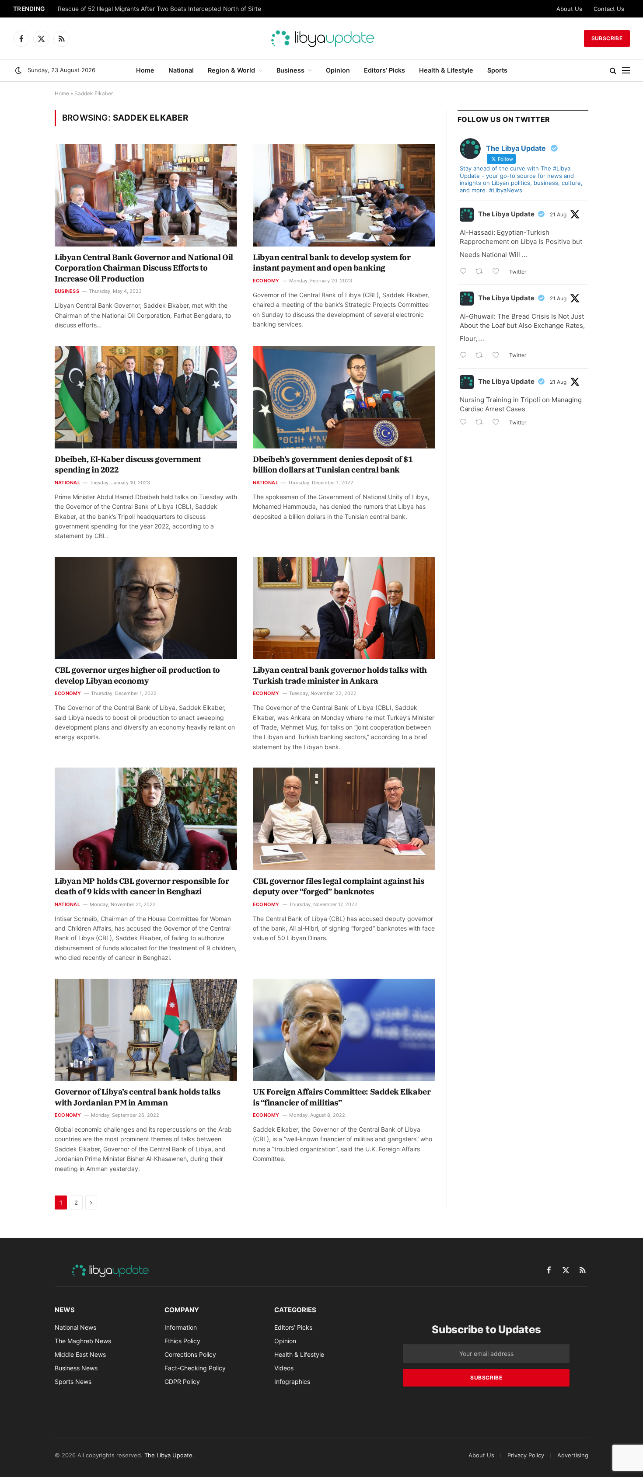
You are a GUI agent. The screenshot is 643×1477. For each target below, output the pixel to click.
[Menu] (626, 70)
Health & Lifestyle (446, 70)
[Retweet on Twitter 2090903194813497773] (481, 272)
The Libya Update (506, 214)
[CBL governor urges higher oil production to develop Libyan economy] (146, 608)
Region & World (231, 70)
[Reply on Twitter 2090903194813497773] (465, 272)
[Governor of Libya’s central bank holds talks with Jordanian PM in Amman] (146, 1030)
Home (145, 70)
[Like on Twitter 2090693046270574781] (498, 423)
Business (290, 70)
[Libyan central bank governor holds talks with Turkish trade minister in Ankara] (344, 608)
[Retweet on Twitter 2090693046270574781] (481, 423)
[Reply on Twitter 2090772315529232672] (465, 356)
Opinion (338, 70)
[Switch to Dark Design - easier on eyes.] (18, 70)
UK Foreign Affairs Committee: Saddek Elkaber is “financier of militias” (341, 1097)
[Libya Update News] (321, 38)
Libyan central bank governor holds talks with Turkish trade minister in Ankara (340, 675)
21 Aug (558, 214)
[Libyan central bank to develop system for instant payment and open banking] (344, 195)
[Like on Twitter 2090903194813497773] (498, 272)
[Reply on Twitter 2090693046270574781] (465, 423)
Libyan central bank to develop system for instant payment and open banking (332, 262)
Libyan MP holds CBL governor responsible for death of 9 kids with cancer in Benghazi (142, 886)
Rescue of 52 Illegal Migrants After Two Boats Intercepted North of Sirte (159, 8)
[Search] (613, 70)
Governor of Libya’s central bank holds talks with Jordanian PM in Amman (137, 1097)
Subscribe (606, 38)
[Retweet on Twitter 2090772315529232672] (481, 356)
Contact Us (609, 8)
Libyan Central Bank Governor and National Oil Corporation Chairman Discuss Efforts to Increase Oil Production (144, 268)
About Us (569, 8)
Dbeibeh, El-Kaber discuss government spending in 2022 (128, 464)
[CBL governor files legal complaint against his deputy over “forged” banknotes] (344, 819)
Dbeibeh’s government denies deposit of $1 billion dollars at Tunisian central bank (333, 464)
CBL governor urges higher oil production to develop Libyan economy (137, 675)
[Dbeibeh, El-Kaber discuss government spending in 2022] (146, 397)
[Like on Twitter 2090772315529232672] (498, 356)
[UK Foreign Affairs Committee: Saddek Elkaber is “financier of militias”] (344, 1030)
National (181, 70)
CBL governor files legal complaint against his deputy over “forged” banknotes (338, 886)
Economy (266, 281)
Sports (497, 70)
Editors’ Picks (384, 70)
